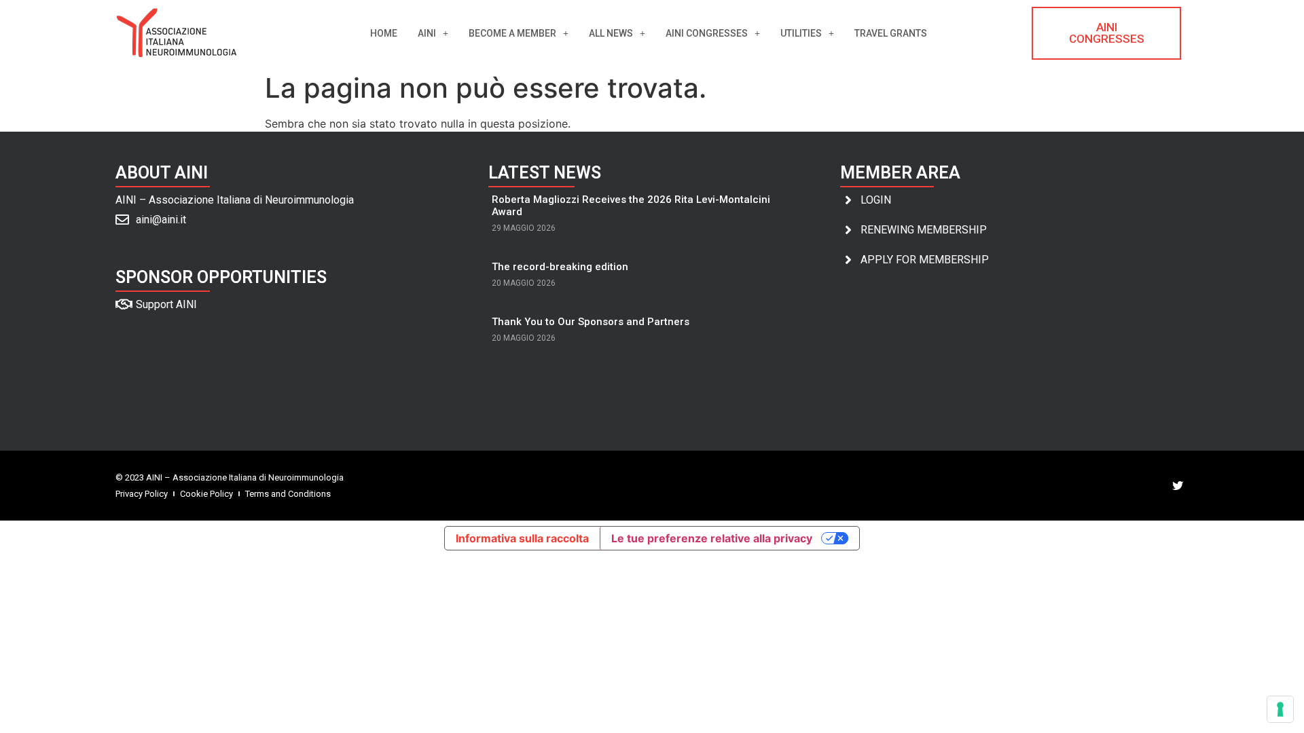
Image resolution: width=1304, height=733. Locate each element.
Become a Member (512, 33)
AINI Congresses (707, 33)
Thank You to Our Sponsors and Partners (590, 322)
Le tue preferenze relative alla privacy (711, 538)
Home (383, 33)
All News (611, 33)
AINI (427, 33)
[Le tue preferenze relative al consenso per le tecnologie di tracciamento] (1280, 709)
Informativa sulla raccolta (522, 538)
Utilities (801, 33)
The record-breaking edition (560, 267)
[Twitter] (1178, 486)
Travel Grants (890, 33)
